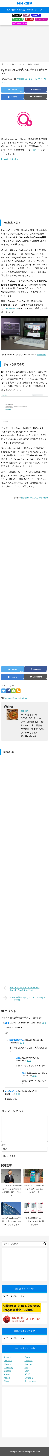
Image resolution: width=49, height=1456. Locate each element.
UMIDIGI (29, 1360)
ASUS (27, 1374)
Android (23, 698)
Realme (28, 1364)
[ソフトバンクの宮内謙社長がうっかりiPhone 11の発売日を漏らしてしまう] (11, 1176)
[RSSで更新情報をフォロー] (18, 690)
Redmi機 (29, 19)
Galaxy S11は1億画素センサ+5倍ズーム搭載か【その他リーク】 (34, 1188)
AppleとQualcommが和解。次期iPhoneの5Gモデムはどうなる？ (11, 1221)
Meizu (7, 1378)
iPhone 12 (16, 15)
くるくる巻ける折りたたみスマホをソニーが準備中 (27, 998)
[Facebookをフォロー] (8, 690)
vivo (26, 1367)
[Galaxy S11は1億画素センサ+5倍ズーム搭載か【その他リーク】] (34, 1176)
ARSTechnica (11, 308)
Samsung (8, 1367)
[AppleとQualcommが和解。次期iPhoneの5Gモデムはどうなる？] (11, 1208)
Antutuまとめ (41, 19)
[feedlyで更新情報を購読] (13, 690)
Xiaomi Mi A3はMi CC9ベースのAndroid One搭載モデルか (24, 988)
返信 (44, 1023)
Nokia (7, 1381)
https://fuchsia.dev (9, 159)
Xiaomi (7, 1357)
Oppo (27, 1357)
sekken (24, 711)
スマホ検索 (11, 10)
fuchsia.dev (26, 498)
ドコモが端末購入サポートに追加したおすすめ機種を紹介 (34, 1221)
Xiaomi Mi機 (17, 19)
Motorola (29, 1378)
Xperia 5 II (36, 15)
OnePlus (8, 1360)
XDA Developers (40, 498)
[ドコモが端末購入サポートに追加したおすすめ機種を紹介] (34, 1208)
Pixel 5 (26, 15)
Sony (27, 1371)
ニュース (32, 79)
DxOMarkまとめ (19, 23)
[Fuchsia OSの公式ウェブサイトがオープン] (12, 97)
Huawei (7, 1364)
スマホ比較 (21, 10)
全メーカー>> (31, 1381)
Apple (7, 1374)
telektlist (24, 3)
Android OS (22, 79)
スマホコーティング (34, 10)
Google (15, 698)
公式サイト (36, 150)
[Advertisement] (24, 44)
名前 (3, 1145)
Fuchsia (7, 698)
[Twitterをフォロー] (3, 690)
